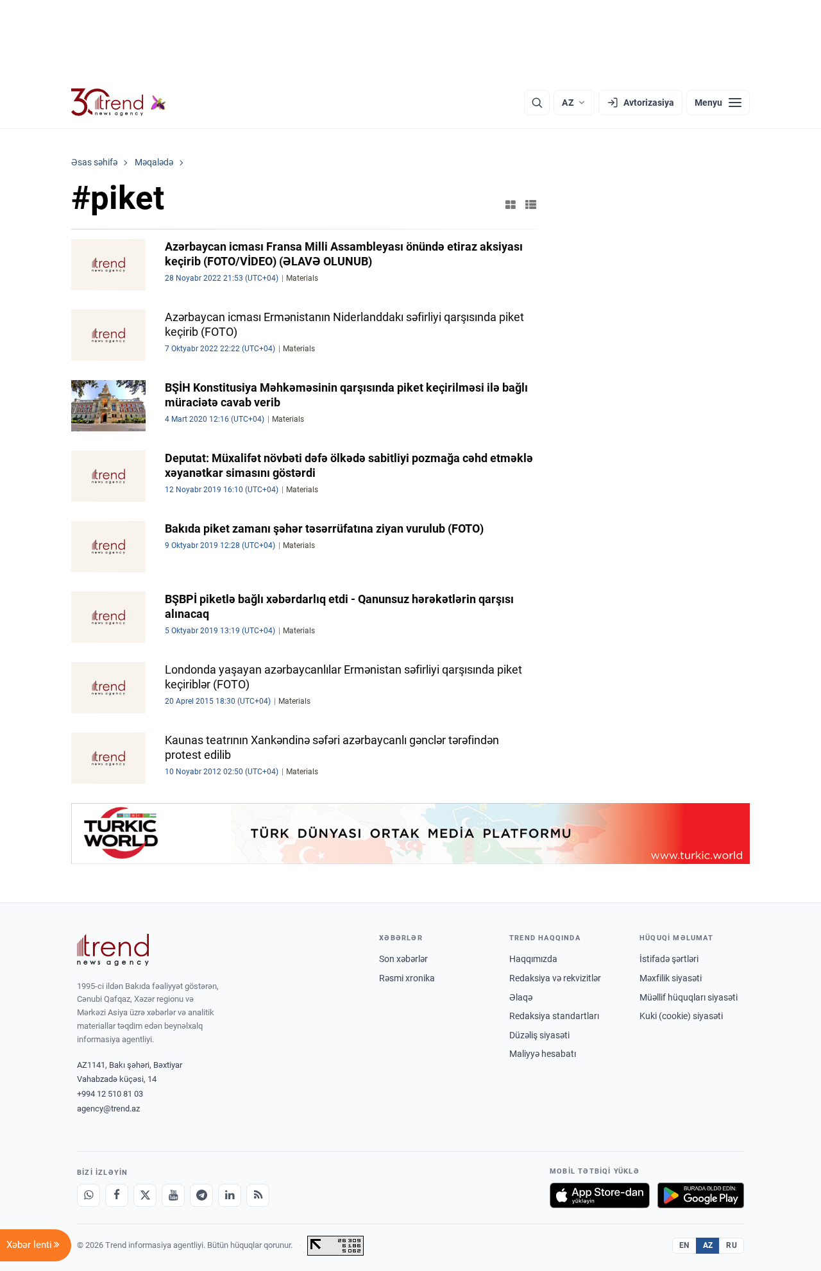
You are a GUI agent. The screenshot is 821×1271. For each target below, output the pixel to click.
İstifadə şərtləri (668, 959)
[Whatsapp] (88, 1195)
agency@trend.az (108, 1108)
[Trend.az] (118, 102)
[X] (145, 1195)
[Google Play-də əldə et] (700, 1195)
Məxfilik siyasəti (670, 978)
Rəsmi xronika (407, 978)
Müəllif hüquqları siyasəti (688, 997)
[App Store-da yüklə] (600, 1195)
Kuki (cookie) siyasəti (681, 1016)
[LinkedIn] (229, 1195)
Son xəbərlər (403, 959)
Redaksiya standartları (554, 1016)
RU (731, 1245)
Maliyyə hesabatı (542, 1054)
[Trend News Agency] (113, 950)
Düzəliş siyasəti (539, 1035)
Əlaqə (520, 997)
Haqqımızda (533, 959)
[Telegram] (201, 1195)
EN (684, 1245)
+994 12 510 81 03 (110, 1094)
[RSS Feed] (257, 1195)
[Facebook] (116, 1195)
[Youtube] (173, 1195)
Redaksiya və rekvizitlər (555, 978)
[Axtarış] (537, 102)
